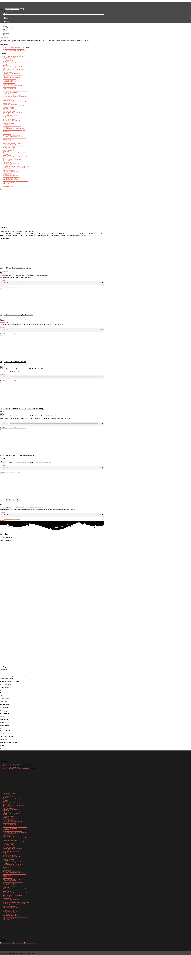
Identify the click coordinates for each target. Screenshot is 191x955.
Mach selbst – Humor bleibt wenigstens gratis (14, 130)
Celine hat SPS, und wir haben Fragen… (13, 75)
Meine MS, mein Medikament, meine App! (13, 136)
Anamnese (6, 61)
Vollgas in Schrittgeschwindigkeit (11, 171)
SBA (4, 158)
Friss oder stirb (7, 99)
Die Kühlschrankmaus (8, 84)
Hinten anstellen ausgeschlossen (11, 115)
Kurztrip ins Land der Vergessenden (12, 126)
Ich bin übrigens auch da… (10, 118)
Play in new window (9, 287)
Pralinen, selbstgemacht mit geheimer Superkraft (15, 152)
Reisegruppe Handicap (9, 155)
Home (4, 25)
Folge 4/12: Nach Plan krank (11, 500)
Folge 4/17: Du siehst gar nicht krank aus (12, 47)
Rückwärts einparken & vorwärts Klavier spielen (15, 156)
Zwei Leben (6, 183)
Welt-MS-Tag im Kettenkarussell (11, 177)
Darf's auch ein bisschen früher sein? (12, 77)
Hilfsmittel (6, 113)
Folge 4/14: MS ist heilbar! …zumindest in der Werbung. (22, 409)
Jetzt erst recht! (7, 122)
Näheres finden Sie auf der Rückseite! (12, 143)
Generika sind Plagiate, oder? (10, 104)
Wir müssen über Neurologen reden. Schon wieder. (15, 181)
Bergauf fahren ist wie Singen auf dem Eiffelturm (15, 67)
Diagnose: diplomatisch (9, 83)
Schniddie (2, 275)
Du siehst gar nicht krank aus (10, 92)
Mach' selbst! (6, 131)
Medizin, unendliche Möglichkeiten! (12, 135)
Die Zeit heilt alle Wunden (9, 87)
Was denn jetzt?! (7, 173)
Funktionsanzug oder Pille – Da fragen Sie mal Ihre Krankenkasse (19, 101)
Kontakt (5, 31)
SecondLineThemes (10, 41)
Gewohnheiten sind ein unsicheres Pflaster (13, 105)
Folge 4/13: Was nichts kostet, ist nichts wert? (17, 455)
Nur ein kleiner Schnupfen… (10, 147)
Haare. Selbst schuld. (8, 107)
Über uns (5, 30)
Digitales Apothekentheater (10, 88)
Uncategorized (7, 165)
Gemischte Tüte (7, 103)
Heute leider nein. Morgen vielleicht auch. (13, 112)
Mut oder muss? (7, 140)
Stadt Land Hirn (7, 160)
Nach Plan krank (7, 142)
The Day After (7, 162)
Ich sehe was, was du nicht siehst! (11, 120)
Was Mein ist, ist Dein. (9, 174)
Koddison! (6, 124)
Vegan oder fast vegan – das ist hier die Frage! (14, 167)
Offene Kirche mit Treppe (9, 150)
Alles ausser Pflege (8, 60)
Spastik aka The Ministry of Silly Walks (13, 159)
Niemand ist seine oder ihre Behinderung (13, 146)
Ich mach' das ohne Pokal (9, 119)
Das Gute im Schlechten (9, 80)
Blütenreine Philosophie (9, 72)
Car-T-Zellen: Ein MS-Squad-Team (12, 73)
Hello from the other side (9, 109)
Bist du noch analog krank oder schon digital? (14, 69)
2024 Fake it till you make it (10, 57)
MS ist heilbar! (7, 139)
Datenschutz (6, 33)
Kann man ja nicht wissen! (9, 123)
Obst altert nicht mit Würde (10, 148)
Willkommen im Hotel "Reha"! (11, 179)
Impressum (6, 21)
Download (17, 287)
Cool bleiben (6, 76)
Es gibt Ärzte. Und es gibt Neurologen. (12, 95)
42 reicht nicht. (7, 58)
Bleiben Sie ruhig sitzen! (9, 71)
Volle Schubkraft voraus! (9, 170)
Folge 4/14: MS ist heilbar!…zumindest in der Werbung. (16, 768)
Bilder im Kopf (7, 68)
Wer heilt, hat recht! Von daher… (11, 178)
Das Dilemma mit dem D (9, 79)
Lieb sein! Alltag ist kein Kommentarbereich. (14, 128)
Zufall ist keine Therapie (9, 182)
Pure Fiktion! (6, 154)
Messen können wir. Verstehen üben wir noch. (14, 138)
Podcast (5, 26)
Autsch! (5, 64)
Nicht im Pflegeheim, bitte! (10, 144)
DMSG (5, 89)
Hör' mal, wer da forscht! (9, 116)
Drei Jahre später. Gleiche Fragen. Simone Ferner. (15, 91)
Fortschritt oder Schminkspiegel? (11, 97)
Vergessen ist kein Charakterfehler (11, 169)
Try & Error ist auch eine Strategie (11, 163)
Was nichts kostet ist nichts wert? (11, 175)
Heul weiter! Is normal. (9, 111)
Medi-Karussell (7, 134)
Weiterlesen (2, 280)
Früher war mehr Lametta (9, 100)
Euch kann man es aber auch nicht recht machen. (15, 96)
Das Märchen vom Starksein (10, 81)
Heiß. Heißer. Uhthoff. (9, 108)
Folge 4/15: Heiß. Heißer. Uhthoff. (11, 50)
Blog (4, 29)
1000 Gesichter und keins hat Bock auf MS (13, 56)
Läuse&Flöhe (6, 127)
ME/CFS (5, 132)
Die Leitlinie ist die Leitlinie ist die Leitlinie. (14, 85)
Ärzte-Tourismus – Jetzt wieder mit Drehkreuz (14, 62)
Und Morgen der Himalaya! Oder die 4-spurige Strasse (16, 166)
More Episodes (3, 520)
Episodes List (10, 14)
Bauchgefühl (6, 65)
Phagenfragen (6, 151)
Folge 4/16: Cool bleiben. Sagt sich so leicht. (13, 49)
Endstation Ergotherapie (9, 93)
